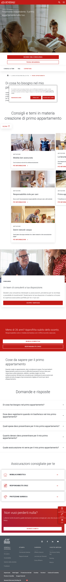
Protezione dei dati (26, 572)
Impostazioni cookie (16, 97)
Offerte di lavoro (38, 552)
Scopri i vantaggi (33, 303)
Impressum (7, 572)
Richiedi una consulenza (33, 57)
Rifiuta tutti (36, 97)
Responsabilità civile (33, 346)
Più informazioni (19, 165)
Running (52, 558)
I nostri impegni (55, 547)
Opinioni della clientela (10, 562)
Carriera (37, 547)
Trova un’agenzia (33, 62)
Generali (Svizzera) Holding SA (12, 580)
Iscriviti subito (32, 528)
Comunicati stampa (24, 552)
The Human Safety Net (55, 553)
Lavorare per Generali (40, 556)
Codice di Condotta (53, 572)
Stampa (22, 547)
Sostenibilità (7, 558)
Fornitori (43, 572)
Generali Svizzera (7, 548)
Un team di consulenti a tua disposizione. (23, 287)
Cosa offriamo (38, 560)
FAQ (19, 68)
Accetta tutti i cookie (48, 97)
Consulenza (7, 281)
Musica (52, 562)
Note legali (15, 572)
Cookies (36, 572)
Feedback (7, 566)
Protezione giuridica (18, 497)
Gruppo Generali (20, 576)
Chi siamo (6, 554)
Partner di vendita (9, 576)
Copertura (27, 68)
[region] (33, 93)
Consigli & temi (9, 68)
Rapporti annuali (23, 556)
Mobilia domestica (33, 341)
